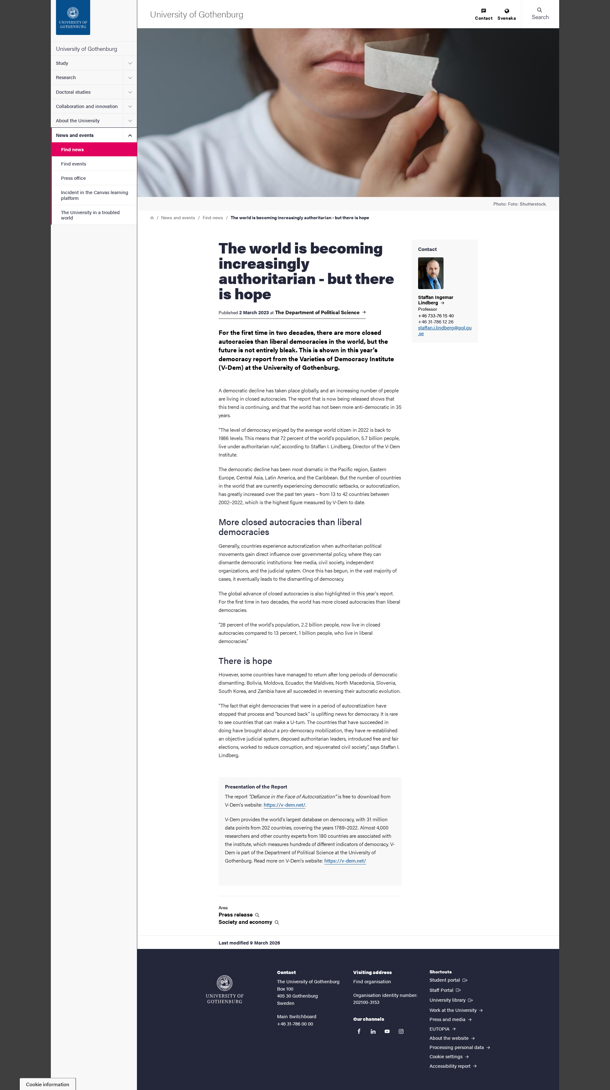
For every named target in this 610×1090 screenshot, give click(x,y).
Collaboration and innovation (87, 106)
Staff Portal (446, 989)
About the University (77, 120)
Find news (72, 149)
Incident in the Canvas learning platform (94, 195)
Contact (483, 18)
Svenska (507, 18)
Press (236, 914)
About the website (450, 1037)
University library (452, 999)
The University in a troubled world (90, 215)
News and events (75, 135)
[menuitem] (483, 15)
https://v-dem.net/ (284, 804)
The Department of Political (318, 312)
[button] (540, 14)
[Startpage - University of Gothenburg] (94, 20)
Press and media (448, 1019)
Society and (246, 922)
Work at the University (454, 1009)
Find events (73, 163)
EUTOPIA (440, 1028)
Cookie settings (447, 1056)
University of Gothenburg (86, 48)
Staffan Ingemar (435, 299)
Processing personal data (457, 1047)
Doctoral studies (73, 91)
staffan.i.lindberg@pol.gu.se (444, 331)
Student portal (449, 979)
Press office (73, 177)
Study (62, 62)
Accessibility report (451, 1065)
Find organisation (372, 981)
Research (66, 77)
